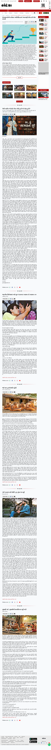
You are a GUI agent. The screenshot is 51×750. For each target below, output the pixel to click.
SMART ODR (13, 742)
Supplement (27, 1)
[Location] (44, 1)
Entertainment (45, 8)
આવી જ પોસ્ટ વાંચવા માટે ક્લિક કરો (9, 377)
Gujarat (4, 8)
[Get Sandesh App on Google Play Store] (33, 739)
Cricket (30, 8)
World (27, 8)
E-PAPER (21, 1)
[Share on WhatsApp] (49, 744)
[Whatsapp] (49, 1)
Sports (33, 8)
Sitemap (22, 740)
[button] (12, 9)
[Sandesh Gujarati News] (6, 5)
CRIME (36, 8)
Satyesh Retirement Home (19, 741)
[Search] (46, 1)
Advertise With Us (13, 740)
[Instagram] (49, 6)
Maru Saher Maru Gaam (8, 10)
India (15, 8)
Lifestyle (40, 8)
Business (22, 8)
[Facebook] (49, 3)
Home (2, 8)
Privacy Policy (3, 741)
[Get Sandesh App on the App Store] (33, 741)
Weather (11, 8)
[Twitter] (49, 4)
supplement (8, 15)
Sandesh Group (10, 741)
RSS (18, 740)
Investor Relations (4, 740)
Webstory (18, 8)
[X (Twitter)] (33, 21)
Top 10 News (42, 17)
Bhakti (14, 738)
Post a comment (19, 101)
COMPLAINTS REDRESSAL (5, 742)
